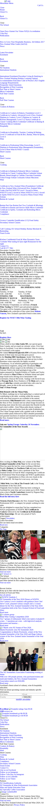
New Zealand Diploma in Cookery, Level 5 (21, 116)
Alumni (12, 31)
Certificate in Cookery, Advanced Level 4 (16, 115)
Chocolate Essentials (33, 175)
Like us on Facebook (8, 770)
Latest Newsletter (6, 53)
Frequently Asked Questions (10, 85)
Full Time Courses (7, 94)
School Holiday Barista (23, 229)
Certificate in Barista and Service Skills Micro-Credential (21, 208)
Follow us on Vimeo (7, 779)
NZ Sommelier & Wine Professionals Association (18, 785)
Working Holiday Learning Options (24, 78)
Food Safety (34, 220)
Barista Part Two (19, 205)
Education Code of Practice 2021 (25, 81)
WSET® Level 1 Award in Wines (25, 190)
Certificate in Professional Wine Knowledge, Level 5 (20, 145)
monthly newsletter (23, 699)
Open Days (4, 31)
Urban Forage (5, 178)
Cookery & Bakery (7, 107)
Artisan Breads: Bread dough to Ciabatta (21, 174)
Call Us (40, 5)
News (2, 46)
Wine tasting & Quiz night (17, 242)
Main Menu (8, 3)
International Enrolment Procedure (13, 76)
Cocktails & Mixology (34, 205)
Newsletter (10, 518)
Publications (4, 36)
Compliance (4, 214)
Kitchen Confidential (8, 239)
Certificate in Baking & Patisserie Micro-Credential (19, 171)
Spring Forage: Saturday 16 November (23, 424)
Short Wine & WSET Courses (17, 149)
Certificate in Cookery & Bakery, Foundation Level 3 (20, 113)
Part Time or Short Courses (10, 89)
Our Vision (19, 31)
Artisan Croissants (18, 178)
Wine (2, 139)
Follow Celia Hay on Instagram (12, 774)
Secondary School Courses (10, 223)
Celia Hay (4, 33)
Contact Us (4, 246)
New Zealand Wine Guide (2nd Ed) (13, 44)
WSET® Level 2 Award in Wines (13, 193)
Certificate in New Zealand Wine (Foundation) (17, 186)
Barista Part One (6, 205)
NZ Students (5, 68)
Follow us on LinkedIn (8, 777)
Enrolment (4, 55)
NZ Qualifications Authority (10, 783)
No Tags (3, 529)
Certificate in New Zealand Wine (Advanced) (22, 187)
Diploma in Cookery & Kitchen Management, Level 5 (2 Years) (20, 118)
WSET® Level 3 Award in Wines (20, 195)
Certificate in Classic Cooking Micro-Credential (20, 120)
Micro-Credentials (7, 91)
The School (4, 25)
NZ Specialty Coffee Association (12, 790)
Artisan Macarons (32, 178)
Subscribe (27, 697)
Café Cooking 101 (7, 229)
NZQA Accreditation (32, 31)
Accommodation (6, 81)
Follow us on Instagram (9, 772)
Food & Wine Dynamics (25, 239)
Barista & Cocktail (7, 199)
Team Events (5, 233)
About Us (3, 12)
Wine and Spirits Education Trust (12, 787)
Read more (4, 420)
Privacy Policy (19, 805)
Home (2, 10)
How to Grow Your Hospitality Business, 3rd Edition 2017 (22, 42)
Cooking (3, 165)
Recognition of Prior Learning (11, 87)
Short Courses (5, 152)
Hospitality (4, 126)
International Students (8, 70)
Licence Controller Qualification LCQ (14, 220)
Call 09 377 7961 (6, 248)
